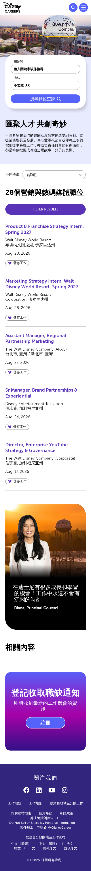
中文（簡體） (21, 843)
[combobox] (45, 85)
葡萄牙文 (49, 848)
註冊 (45, 723)
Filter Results (46, 209)
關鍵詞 (18, 62)
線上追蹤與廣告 (42, 818)
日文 (31, 848)
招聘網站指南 (21, 813)
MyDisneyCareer (59, 827)
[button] (17, 263)
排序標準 (12, 175)
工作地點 (14, 803)
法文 (69, 843)
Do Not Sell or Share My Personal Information (42, 822)
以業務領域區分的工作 (66, 803)
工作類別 (35, 803)
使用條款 (45, 813)
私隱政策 (66, 813)
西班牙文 (70, 848)
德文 (17, 848)
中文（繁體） (49, 843)
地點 (17, 78)
